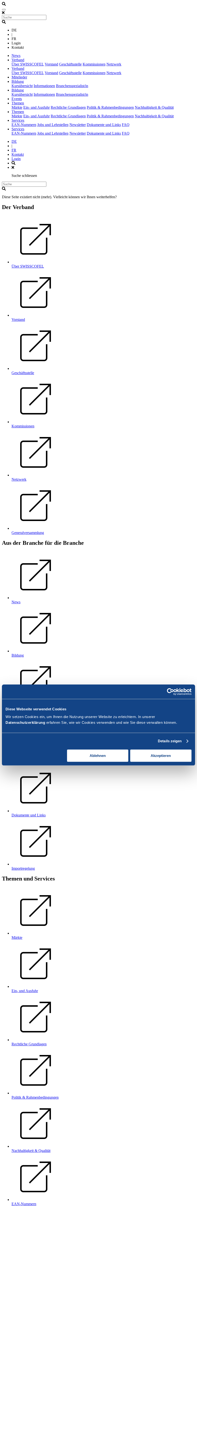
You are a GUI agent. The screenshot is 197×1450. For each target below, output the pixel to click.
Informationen (44, 86)
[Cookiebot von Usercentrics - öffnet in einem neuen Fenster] (170, 691)
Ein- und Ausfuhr (36, 107)
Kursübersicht (22, 86)
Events (17, 99)
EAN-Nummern (24, 125)
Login (16, 159)
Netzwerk (113, 64)
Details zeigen (170, 741)
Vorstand (51, 64)
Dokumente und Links (104, 125)
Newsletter (77, 125)
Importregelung (23, 868)
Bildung (18, 81)
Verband (18, 60)
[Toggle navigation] (4, 9)
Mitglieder (19, 77)
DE (14, 141)
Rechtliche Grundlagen (68, 107)
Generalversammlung (28, 533)
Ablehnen (98, 756)
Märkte (17, 107)
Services (18, 120)
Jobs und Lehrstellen (52, 125)
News (16, 56)
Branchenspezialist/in (72, 86)
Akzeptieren (161, 756)
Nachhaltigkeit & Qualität (154, 107)
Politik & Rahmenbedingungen (110, 107)
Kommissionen (94, 64)
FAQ (125, 125)
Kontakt (18, 154)
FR (14, 150)
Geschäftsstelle (70, 64)
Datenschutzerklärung (25, 722)
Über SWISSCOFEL (28, 64)
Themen (18, 103)
